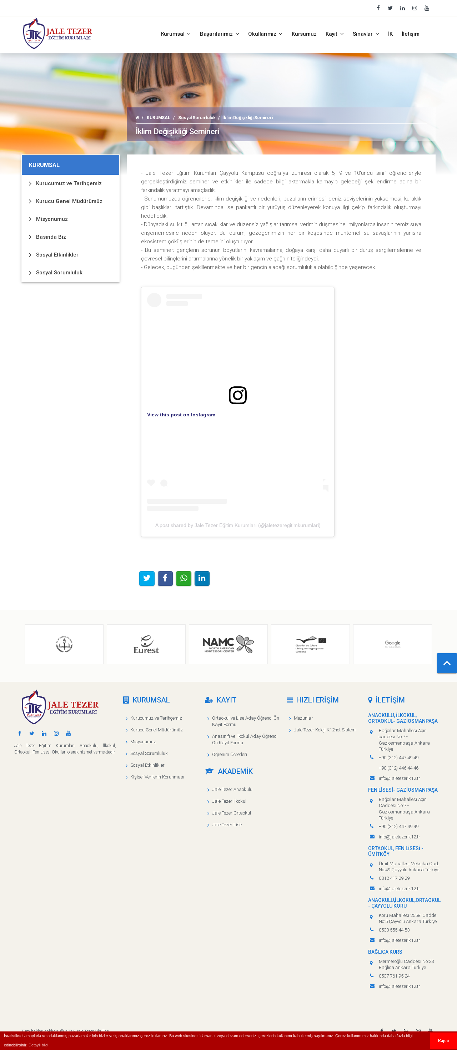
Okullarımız (262, 34)
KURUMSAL (158, 117)
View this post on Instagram (181, 414)
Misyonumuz (52, 219)
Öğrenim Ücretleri (229, 754)
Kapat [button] (443, 1041)
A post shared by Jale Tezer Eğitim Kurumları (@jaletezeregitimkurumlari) (238, 525)
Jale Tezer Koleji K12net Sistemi (325, 729)
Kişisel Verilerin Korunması (157, 777)
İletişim (411, 34)
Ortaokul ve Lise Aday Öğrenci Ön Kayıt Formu (245, 721)
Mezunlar (303, 718)
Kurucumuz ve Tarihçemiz (69, 183)
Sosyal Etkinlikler (57, 255)
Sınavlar (363, 34)
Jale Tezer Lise (227, 824)
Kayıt (332, 34)
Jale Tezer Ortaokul (231, 813)
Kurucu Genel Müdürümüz (69, 201)
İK (390, 34)
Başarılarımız (217, 34)
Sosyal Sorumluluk (196, 117)
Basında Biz (51, 237)
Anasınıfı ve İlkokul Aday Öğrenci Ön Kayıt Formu (244, 739)
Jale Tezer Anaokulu (232, 789)
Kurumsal (173, 34)
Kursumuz (304, 34)
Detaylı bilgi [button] (38, 1045)
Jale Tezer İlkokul (229, 801)
